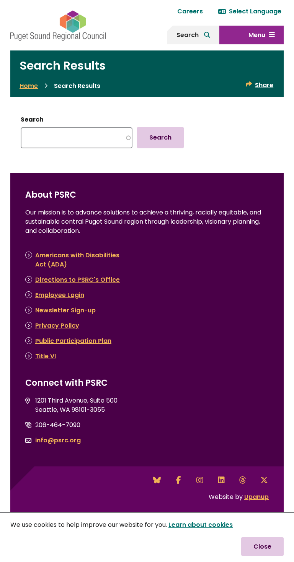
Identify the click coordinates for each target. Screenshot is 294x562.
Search (187, 35)
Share (264, 85)
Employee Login (59, 295)
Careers (190, 11)
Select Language (255, 11)
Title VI (45, 356)
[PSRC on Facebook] (178, 480)
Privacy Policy (57, 325)
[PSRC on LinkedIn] (221, 480)
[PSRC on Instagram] (199, 480)
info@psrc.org (58, 440)
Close (262, 546)
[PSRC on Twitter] (264, 480)
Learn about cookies (200, 524)
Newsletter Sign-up (65, 310)
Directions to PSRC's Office (77, 279)
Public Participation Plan (73, 340)
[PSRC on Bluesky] (157, 480)
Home (29, 85)
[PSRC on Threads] (242, 480)
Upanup (256, 496)
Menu (256, 35)
